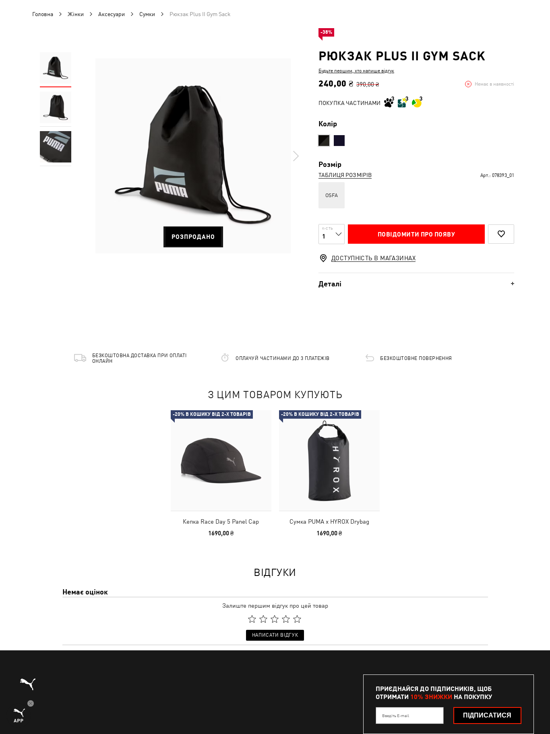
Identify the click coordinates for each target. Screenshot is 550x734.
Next (295, 156)
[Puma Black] (324, 140)
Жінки (76, 14)
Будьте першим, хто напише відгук (356, 71)
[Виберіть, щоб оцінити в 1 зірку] (252, 619)
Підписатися (487, 715)
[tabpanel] (193, 155)
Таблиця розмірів (345, 175)
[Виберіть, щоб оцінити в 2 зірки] (263, 619)
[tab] (416, 283)
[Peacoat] (339, 140)
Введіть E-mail (395, 715)
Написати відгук (275, 635)
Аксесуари (111, 14)
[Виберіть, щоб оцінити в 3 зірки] (274, 619)
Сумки (147, 14)
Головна (42, 14)
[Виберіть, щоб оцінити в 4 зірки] (286, 619)
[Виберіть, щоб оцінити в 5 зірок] (297, 619)
